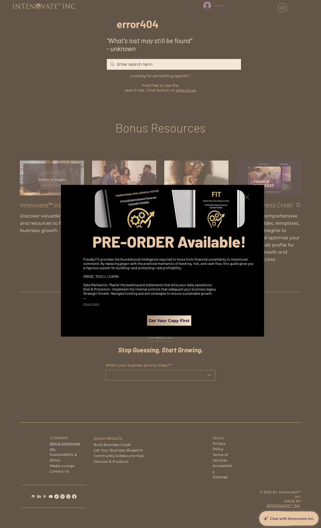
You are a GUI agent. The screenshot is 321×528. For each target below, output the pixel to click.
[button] (247, 197)
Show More (91, 304)
